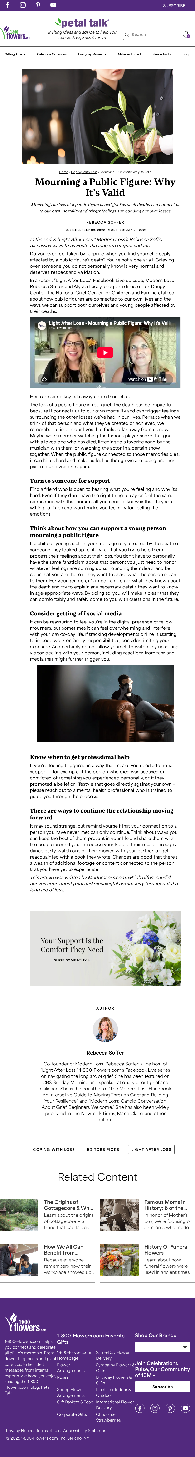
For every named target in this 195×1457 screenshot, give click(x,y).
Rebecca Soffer (105, 222)
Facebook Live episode (117, 280)
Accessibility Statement (85, 1430)
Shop (186, 54)
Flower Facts (162, 54)
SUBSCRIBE (174, 5)
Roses (62, 1377)
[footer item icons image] (26, 1329)
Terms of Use (48, 1430)
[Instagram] (155, 1411)
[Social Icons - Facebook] (7, 6)
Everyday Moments (92, 54)
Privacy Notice (20, 1430)
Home (63, 172)
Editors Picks (103, 1149)
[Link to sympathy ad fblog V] (105, 987)
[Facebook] (140, 1411)
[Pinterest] (170, 1411)
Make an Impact (129, 54)
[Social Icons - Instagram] (23, 6)
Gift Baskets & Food (75, 1401)
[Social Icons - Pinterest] (38, 6)
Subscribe (162, 1386)
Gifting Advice (15, 54)
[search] (127, 35)
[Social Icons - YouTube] (53, 6)
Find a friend (44, 489)
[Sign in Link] (186, 36)
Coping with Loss (54, 1149)
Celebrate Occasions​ (52, 54)
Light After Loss (151, 1149)
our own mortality (106, 410)
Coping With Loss (84, 172)
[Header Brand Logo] (15, 37)
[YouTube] (185, 1411)
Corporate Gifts (72, 1414)
